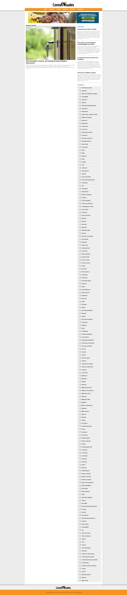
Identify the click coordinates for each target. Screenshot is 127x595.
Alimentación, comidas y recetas (89, 114)
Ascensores (84, 135)
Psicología (84, 458)
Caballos (84, 162)
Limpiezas (84, 369)
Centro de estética (86, 176)
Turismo (58, 9)
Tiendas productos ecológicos (89, 565)
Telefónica (84, 550)
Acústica (84, 102)
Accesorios (84, 99)
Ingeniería (84, 325)
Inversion (84, 352)
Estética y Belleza (86, 254)
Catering (84, 173)
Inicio (45, 9)
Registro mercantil (86, 476)
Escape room (85, 245)
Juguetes (84, 360)
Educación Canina (86, 230)
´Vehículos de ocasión (87, 87)
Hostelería (84, 304)
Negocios (65, 9)
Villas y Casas (85, 580)
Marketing (84, 378)
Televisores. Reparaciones (88, 553)
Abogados (84, 90)
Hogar (83, 301)
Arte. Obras (84, 129)
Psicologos (84, 461)
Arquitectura (85, 126)
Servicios (72, 9)
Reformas (84, 467)
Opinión (83, 420)
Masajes (84, 381)
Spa (83, 530)
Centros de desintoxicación (88, 179)
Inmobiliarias (85, 331)
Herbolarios (84, 295)
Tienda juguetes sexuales (88, 556)
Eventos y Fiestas (86, 262)
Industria (84, 313)
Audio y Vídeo (85, 144)
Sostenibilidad (85, 527)
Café (83, 165)
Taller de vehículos (86, 536)
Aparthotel (84, 120)
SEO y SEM (84, 503)
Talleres (84, 539)
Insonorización (85, 337)
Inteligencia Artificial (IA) (88, 340)
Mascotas (84, 384)
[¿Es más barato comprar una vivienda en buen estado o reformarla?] (50, 27)
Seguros (84, 500)
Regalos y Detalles (86, 473)
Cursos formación (86, 215)
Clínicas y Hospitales (86, 194)
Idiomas (84, 307)
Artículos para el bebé (87, 132)
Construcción (85, 209)
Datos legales (78, 592)
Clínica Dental (85, 191)
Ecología (84, 221)
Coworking (80, 9)
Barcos (83, 150)
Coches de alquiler (86, 200)
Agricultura (84, 108)
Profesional (84, 452)
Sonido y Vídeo (85, 524)
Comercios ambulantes (87, 203)
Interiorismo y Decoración (88, 343)
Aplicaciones (85, 123)
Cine (83, 185)
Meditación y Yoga (86, 393)
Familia (83, 265)
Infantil (83, 316)
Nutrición (84, 417)
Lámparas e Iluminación (87, 366)
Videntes (84, 577)
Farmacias (84, 268)
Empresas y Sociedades (87, 236)
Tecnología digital (86, 547)
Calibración (84, 167)
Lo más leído (85, 372)
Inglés (83, 328)
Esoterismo (84, 251)
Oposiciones (85, 423)
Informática (85, 322)
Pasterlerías (85, 435)
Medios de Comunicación (88, 390)
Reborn (83, 464)
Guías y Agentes (86, 292)
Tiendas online (85, 562)
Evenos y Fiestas (86, 259)
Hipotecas (84, 298)
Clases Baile (85, 188)
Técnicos (84, 544)
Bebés (83, 153)
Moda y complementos (87, 405)
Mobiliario (84, 402)
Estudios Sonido (85, 257)
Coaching (84, 197)
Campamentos (85, 170)
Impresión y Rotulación (87, 310)
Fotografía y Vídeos (86, 280)
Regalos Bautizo (86, 470)
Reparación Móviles (86, 485)
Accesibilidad (85, 96)
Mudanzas (84, 408)
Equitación (84, 242)
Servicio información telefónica (89, 506)
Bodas (83, 159)
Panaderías (84, 432)
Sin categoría (85, 515)
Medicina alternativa (87, 387)
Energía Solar (85, 239)
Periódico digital (86, 438)
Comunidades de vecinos (88, 206)
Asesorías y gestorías (87, 138)
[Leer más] (28, 68)
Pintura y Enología (86, 441)
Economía (51, 9)
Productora (84, 449)
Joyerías (84, 354)
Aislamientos (85, 111)
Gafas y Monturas (86, 289)
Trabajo (84, 568)
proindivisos (85, 455)
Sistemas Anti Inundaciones (88, 518)
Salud (83, 494)
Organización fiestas (87, 426)
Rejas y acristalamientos (88, 482)
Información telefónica (87, 319)
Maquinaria (84, 375)
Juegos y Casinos (86, 357)
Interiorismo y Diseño (87, 346)
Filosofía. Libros (85, 271)
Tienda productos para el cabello (89, 559)
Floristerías (84, 277)
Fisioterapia (85, 274)
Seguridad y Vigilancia (87, 497)
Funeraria (84, 283)
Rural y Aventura (86, 491)
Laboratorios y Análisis (87, 363)
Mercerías (84, 396)
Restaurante (85, 488)
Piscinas (84, 444)
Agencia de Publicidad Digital (89, 105)
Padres (83, 429)
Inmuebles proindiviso (87, 334)
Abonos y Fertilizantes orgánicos (89, 93)
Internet (84, 349)
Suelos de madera (86, 533)
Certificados (85, 182)
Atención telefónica (86, 141)
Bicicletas (84, 156)
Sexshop (84, 512)
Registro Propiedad (86, 479)
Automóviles (85, 147)
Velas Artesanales (86, 574)
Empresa (84, 233)
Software (84, 521)
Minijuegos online (86, 399)
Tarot (83, 541)
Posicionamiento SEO (87, 447)
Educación (84, 227)
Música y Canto (85, 411)
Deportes (84, 218)
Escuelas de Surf (86, 248)
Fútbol (83, 286)
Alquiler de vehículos (87, 117)
